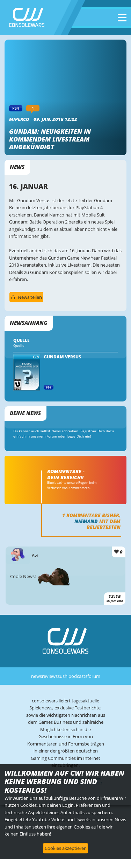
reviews (50, 676)
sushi (63, 676)
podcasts (77, 676)
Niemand (86, 521)
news (36, 676)
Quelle (18, 345)
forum (93, 676)
